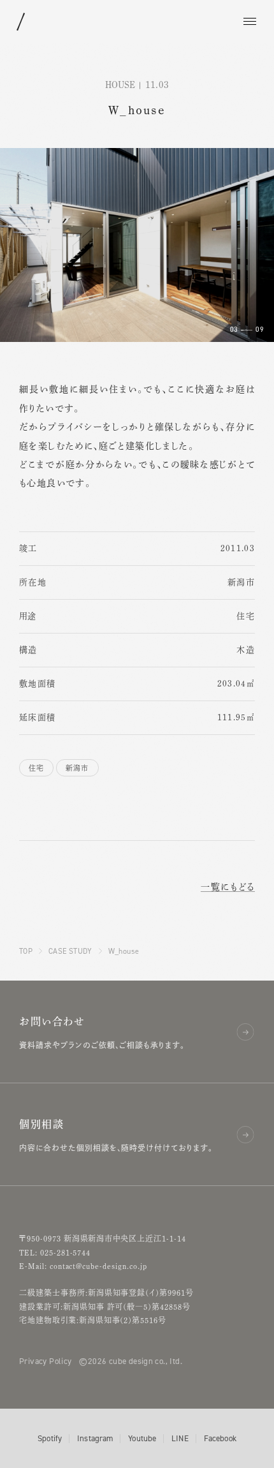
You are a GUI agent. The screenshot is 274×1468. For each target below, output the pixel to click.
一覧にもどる (228, 886)
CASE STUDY (70, 951)
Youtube (142, 1438)
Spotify (50, 1438)
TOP (25, 951)
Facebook (220, 1438)
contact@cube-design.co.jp (98, 1266)
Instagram (95, 1438)
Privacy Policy (45, 1361)
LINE (180, 1438)
